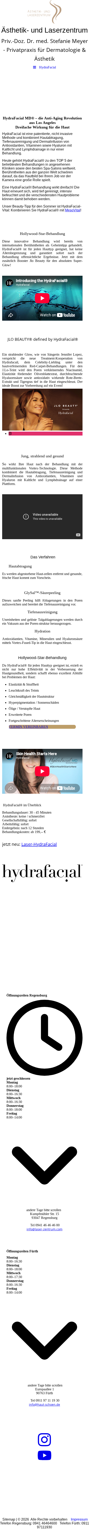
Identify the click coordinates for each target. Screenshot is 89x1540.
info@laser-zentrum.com (44, 1229)
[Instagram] (10, 433)
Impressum (79, 1519)
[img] (44, 12)
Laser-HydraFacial (39, 844)
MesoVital (72, 210)
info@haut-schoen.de (44, 1404)
